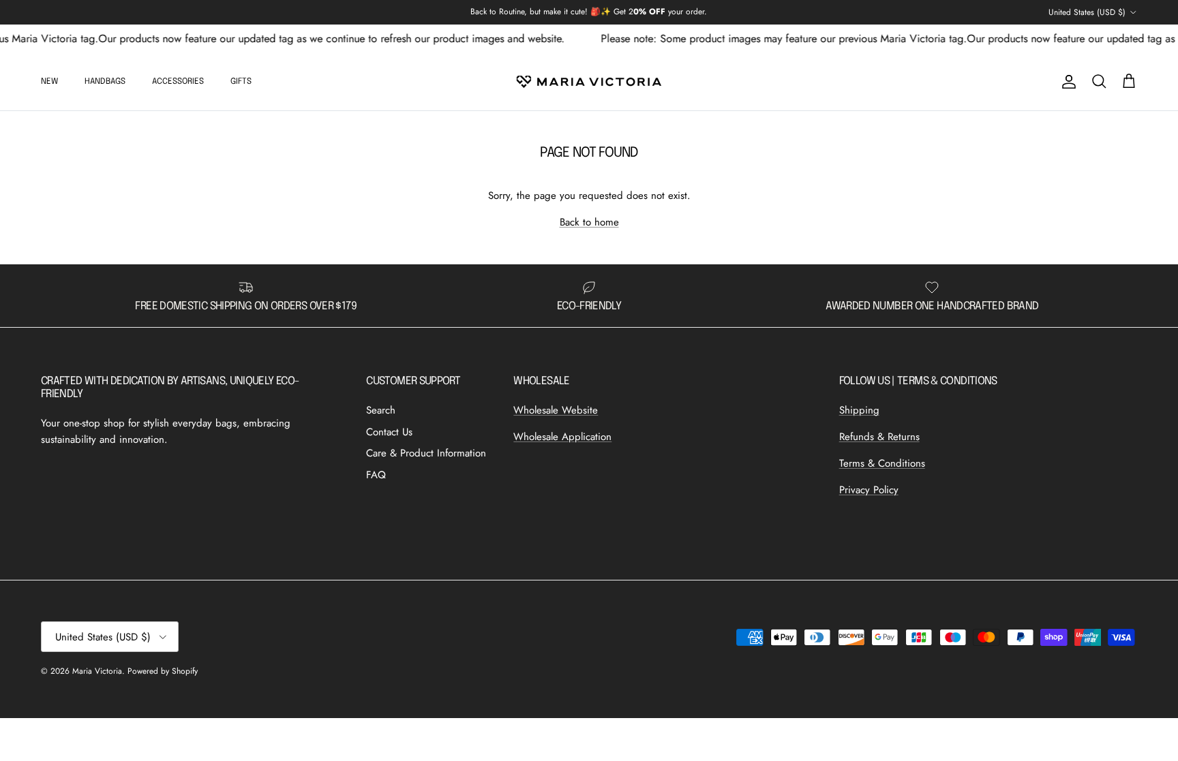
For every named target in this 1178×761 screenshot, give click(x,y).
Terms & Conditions (882, 463)
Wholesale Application (562, 436)
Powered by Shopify (162, 671)
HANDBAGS (105, 82)
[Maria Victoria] (589, 82)
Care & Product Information (426, 453)
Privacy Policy (868, 489)
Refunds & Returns (879, 436)
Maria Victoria (97, 671)
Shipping (859, 410)
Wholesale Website (555, 410)
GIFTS (241, 82)
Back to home (589, 222)
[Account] (1066, 82)
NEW (49, 82)
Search (380, 410)
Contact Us (389, 431)
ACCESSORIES (178, 82)
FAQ (376, 474)
